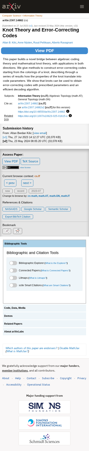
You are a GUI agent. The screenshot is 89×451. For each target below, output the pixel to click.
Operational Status (38, 384)
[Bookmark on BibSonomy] (6, 231)
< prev (10, 183)
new (7, 191)
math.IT (65, 196)
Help (18, 378)
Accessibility (13, 384)
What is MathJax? (17, 351)
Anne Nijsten (25, 42)
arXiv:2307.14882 (28, 103)
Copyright (66, 378)
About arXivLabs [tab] (14, 331)
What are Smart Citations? (56, 285)
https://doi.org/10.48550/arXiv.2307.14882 (41, 111)
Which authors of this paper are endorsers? (31, 348)
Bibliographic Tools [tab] (16, 243)
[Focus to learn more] (67, 111)
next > (27, 183)
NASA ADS (11, 209)
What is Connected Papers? (55, 270)
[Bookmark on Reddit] (17, 231)
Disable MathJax (69, 348)
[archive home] (11, 7)
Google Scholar (33, 209)
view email (40, 133)
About (5, 378)
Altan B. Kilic (9, 42)
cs (29, 196)
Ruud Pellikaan (42, 42)
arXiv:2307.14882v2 (33, 107)
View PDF (44, 50)
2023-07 (36, 191)
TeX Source (30, 161)
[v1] (5, 137)
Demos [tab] (8, 316)
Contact (31, 378)
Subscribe (48, 378)
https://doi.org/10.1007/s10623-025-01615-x (42, 116)
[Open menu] (82, 6)
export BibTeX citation (17, 216)
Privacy (81, 378)
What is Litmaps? (37, 278)
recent (20, 191)
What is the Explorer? (56, 263)
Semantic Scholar (58, 209)
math (34, 196)
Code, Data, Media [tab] (14, 308)
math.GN (54, 196)
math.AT (43, 196)
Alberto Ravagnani (62, 42)
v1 (31, 25)
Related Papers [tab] (13, 324)
